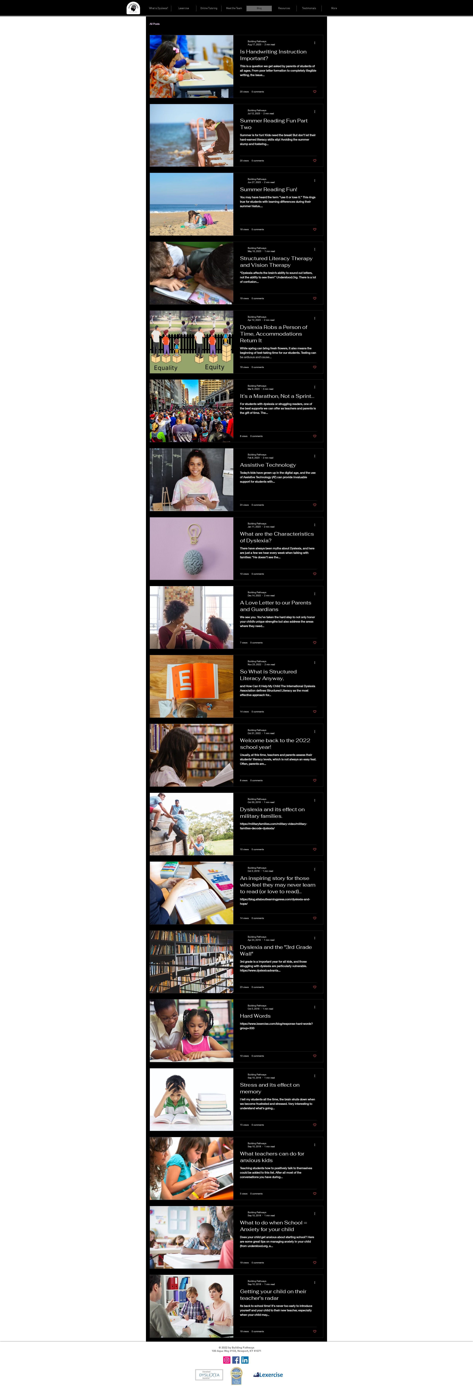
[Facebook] (235, 1360)
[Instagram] (226, 1360)
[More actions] (316, 42)
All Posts (155, 23)
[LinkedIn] (245, 1360)
